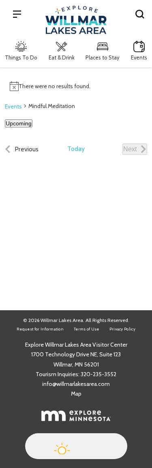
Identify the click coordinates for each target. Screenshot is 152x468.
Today (76, 148)
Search (139, 14)
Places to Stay (103, 57)
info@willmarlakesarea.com (76, 384)
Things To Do (21, 57)
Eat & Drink (62, 57)
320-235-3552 (98, 374)
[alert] (76, 86)
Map (76, 393)
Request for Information (40, 329)
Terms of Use (86, 329)
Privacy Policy (122, 329)
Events (139, 57)
